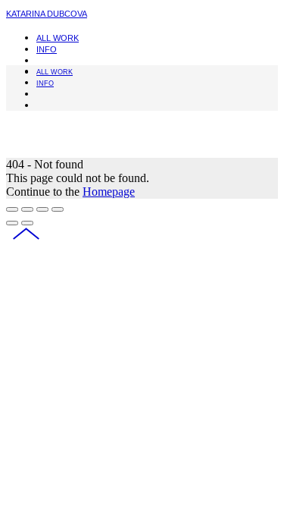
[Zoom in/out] (57, 209)
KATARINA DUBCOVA (46, 13)
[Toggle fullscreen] (42, 209)
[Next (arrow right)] (27, 223)
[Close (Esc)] (12, 209)
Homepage (109, 191)
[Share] (27, 209)
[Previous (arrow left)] (12, 223)
